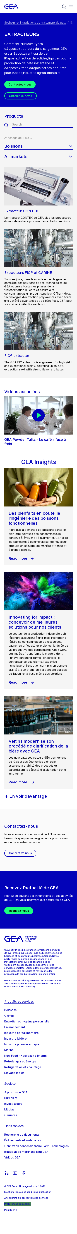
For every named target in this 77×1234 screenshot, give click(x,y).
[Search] (64, 6)
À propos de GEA (16, 1092)
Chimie (9, 1015)
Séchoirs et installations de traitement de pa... (35, 22)
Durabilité (11, 1098)
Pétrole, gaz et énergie (20, 1061)
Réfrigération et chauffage (22, 1067)
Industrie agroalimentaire (21, 1033)
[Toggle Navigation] (71, 6)
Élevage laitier (14, 1073)
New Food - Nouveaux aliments (25, 1055)
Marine (9, 1050)
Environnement (14, 1027)
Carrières (10, 1115)
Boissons (10, 1010)
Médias (9, 1109)
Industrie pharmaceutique (21, 1044)
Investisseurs (13, 1103)
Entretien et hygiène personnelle (26, 1021)
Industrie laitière (15, 1038)
